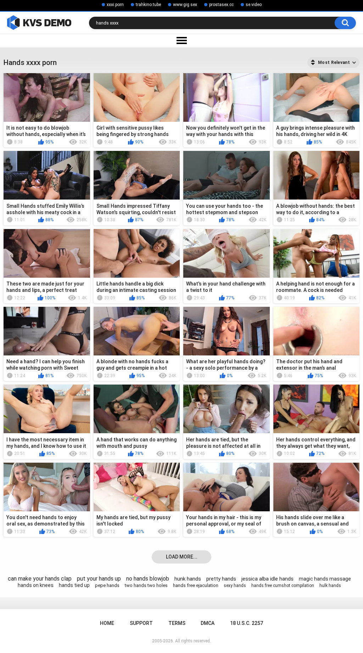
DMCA (207, 623)
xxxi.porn (115, 4)
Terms (176, 623)
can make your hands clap (40, 578)
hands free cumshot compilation (282, 585)
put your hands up (99, 578)
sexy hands (235, 585)
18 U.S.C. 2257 (246, 623)
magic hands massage (325, 579)
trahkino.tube (148, 4)
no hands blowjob (147, 578)
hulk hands (330, 585)
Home (107, 623)
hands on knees (36, 585)
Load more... (181, 557)
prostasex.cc (221, 4)
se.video (254, 4)
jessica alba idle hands (267, 579)
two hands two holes (146, 585)
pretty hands (221, 579)
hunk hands (187, 579)
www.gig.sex (185, 4)
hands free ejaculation (195, 585)
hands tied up (74, 585)
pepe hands (107, 585)
